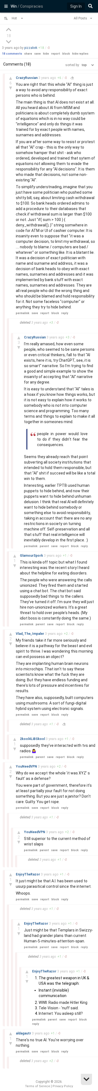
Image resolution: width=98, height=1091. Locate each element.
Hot (15, 18)
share (28, 53)
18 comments (12, 53)
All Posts (81, 18)
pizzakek (30, 48)
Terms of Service (37, 1086)
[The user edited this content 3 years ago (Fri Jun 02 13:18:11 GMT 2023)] (72, 78)
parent (44, 546)
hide (46, 53)
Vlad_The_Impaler (30, 634)
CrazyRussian (27, 78)
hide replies (80, 53)
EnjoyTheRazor (28, 874)
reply (64, 313)
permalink (22, 313)
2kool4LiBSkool (33, 739)
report (55, 53)
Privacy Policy (63, 1086)
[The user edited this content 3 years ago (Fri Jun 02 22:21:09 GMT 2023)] (64, 724)
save (37, 53)
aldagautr (24, 1033)
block (66, 53)
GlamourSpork (32, 556)
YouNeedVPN (27, 766)
